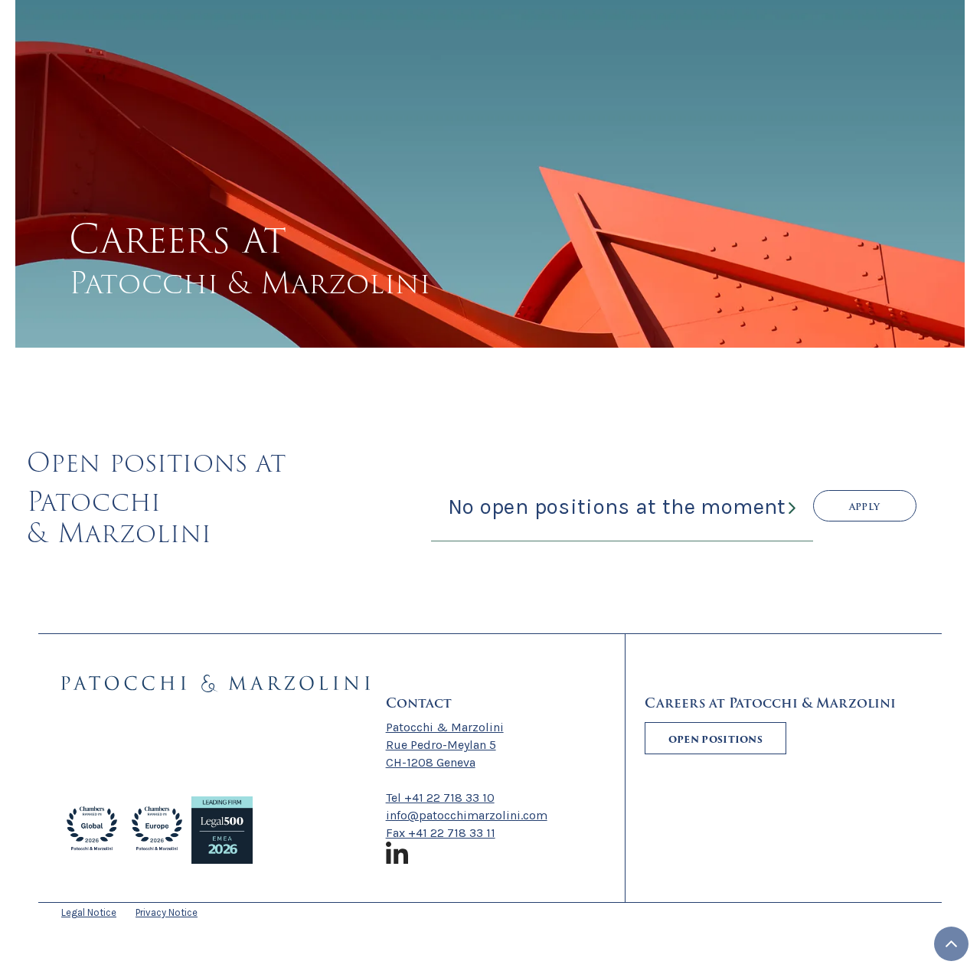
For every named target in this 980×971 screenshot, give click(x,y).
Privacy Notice (167, 912)
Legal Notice (88, 912)
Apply (864, 506)
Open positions (715, 739)
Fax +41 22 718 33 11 (440, 833)
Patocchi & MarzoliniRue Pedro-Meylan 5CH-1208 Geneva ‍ (445, 745)
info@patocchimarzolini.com (466, 815)
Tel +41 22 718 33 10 (440, 797)
